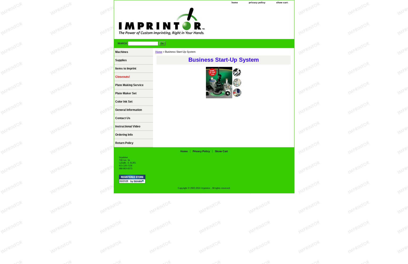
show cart (282, 2)
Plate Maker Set (125, 93)
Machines (121, 52)
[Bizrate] (139, 181)
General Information (128, 110)
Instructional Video (127, 126)
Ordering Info (124, 134)
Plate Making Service (129, 85)
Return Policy (124, 143)
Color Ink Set (123, 101)
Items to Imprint (125, 68)
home (235, 2)
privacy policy (257, 2)
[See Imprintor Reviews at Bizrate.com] (132, 179)
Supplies (121, 60)
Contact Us (122, 118)
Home (158, 51)
